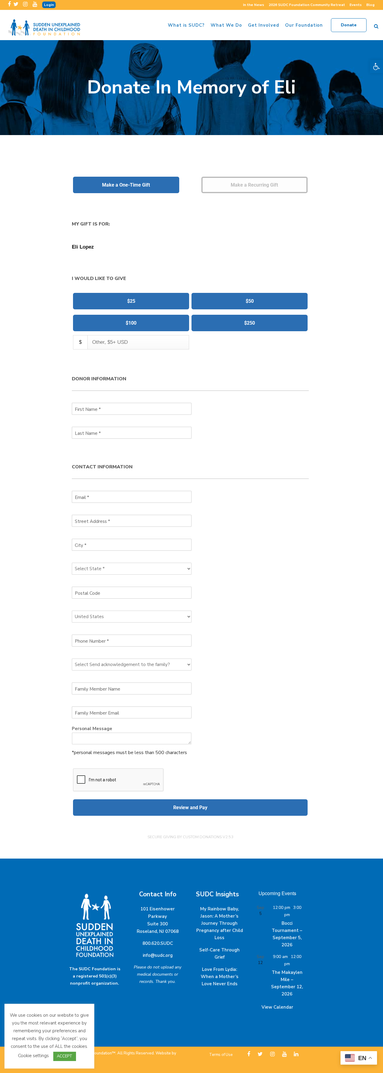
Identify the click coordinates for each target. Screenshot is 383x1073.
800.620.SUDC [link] (157, 943)
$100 (131, 323)
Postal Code (87, 593)
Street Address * (92, 521)
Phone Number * (92, 641)
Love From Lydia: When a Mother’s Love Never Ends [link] (219, 976)
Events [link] (355, 4)
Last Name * (88, 433)
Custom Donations (202, 837)
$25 (131, 301)
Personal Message (92, 729)
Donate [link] (349, 25)
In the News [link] (253, 4)
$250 (249, 323)
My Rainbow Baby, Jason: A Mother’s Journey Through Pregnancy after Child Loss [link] (219, 923)
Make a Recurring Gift (254, 185)
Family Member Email (97, 713)
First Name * (88, 409)
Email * (82, 497)
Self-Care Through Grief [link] (219, 953)
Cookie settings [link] (33, 1056)
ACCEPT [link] (64, 1056)
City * (80, 545)
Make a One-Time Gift (126, 185)
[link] (376, 66)
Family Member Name (97, 689)
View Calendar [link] (277, 1007)
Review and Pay (190, 807)
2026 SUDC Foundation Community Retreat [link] (307, 4)
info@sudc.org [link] (158, 955)
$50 (250, 301)
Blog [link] (370, 4)
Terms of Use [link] (220, 1054)
